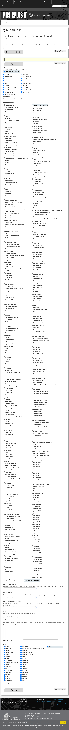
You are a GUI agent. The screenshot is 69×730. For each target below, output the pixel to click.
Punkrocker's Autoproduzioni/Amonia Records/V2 (47, 210)
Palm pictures (37, 181)
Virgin (34, 444)
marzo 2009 (36, 550)
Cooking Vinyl (9, 273)
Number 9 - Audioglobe (39, 155)
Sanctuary (36, 259)
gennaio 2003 (37, 513)
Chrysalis (7, 260)
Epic (6, 355)
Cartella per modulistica (12, 88)
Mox (6, 569)
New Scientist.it (37, 141)
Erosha (7, 361)
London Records (9, 518)
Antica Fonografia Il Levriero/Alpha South (17, 158)
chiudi (63, 722)
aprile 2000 (36, 495)
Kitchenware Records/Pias (12, 468)
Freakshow (8, 395)
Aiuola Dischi (9, 125)
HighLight (8, 426)
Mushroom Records (10, 574)
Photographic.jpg (38, 194)
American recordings (11, 149)
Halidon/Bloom (9, 414)
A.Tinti (7, 654)
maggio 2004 (36, 542)
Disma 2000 (8, 335)
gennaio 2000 (37, 511)
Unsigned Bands (37, 407)
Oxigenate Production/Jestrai (41, 172)
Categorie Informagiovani (10, 580)
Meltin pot (8, 543)
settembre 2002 (37, 577)
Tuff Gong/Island (38, 380)
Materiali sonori (9, 534)
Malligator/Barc (9, 527)
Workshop (36, 473)
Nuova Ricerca (60, 51)
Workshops (36, 475)
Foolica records (9, 390)
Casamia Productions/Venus (13, 246)
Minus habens (9, 560)
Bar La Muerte (9, 204)
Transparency (37, 365)
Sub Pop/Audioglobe (39, 331)
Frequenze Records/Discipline (13, 397)
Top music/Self (37, 360)
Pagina (7, 74)
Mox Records (9, 571)
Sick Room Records (38, 272)
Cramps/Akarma (10, 291)
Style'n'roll (36, 327)
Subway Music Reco (38, 336)
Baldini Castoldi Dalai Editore (13, 202)
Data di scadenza (8, 592)
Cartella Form (9, 92)
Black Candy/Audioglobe (12, 213)
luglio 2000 (36, 533)
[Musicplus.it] (34, 13)
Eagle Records (9, 344)
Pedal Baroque (37, 188)
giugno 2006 (36, 519)
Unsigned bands (37, 413)
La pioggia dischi (10, 485)
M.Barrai (7, 678)
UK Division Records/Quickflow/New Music (45, 385)
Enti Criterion (9, 76)
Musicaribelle (37, 110)
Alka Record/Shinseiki (11, 134)
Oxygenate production (39, 177)
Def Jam (7, 311)
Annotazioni (7, 684)
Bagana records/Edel (11, 200)
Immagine (26, 74)
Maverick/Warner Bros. (12, 540)
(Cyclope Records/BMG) (11, 107)
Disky (6, 333)
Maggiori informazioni (40, 727)
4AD (6, 112)
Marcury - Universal (11, 529)
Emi (6, 350)
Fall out (7, 366)
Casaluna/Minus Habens (12, 244)
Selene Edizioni (37, 265)
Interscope (8, 450)
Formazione (8, 392)
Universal (36, 398)
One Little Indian (38, 166)
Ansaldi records (9, 156)
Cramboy (7, 280)
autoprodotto (37, 502)
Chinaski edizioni (10, 257)
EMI (6, 341)
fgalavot (24, 676)
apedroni (24, 668)
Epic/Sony (8, 357)
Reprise (35, 230)
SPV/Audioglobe (37, 254)
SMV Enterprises (37, 252)
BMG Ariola (8, 191)
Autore (5, 644)
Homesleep (8, 428)
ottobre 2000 (36, 570)
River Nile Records (38, 236)
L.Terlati (7, 674)
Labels (7, 490)
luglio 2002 (36, 537)
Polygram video (37, 201)
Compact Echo (9, 266)
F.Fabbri (7, 668)
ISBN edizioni (9, 434)
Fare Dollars (8, 368)
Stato (4, 611)
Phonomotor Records (39, 192)
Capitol (7, 238)
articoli (35, 500)
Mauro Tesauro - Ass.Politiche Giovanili (33, 648)
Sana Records (37, 256)
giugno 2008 (36, 524)
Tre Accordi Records (39, 369)
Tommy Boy (36, 358)
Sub (34, 329)
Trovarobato (36, 376)
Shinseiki (35, 270)
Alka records (8, 140)
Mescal (7, 547)
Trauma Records (38, 367)
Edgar (6, 348)
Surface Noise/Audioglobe (40, 338)
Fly (6, 384)
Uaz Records (36, 389)
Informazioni (9, 445)
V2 (33, 429)
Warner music (37, 469)
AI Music (7, 118)
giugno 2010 (36, 528)
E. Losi (7, 664)
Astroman (8, 165)
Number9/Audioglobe (39, 157)
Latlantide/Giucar (10, 496)
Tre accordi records (38, 371)
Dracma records (9, 339)
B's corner (8, 187)
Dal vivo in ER (9, 300)
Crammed (8, 282)
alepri (23, 666)
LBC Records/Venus (10, 476)
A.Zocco (7, 656)
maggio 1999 (36, 539)
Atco (6, 169)
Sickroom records (38, 274)
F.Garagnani (8, 670)
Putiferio (35, 216)
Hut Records (8, 430)
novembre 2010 (37, 568)
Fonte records (9, 388)
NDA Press (36, 121)
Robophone (36, 241)
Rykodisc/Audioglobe (39, 247)
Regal (34, 228)
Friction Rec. (8, 401)
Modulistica (26, 79)
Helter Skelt (8, 421)
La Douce (8, 481)
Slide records (37, 294)
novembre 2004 (37, 557)
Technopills (36, 349)
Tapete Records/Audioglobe (41, 340)
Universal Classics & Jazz (40, 400)
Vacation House (37, 431)
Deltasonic (8, 315)
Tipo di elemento (8, 67)
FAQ (6, 364)
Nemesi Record (37, 126)
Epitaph (7, 359)
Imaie (6, 441)
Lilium (7, 507)
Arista (7, 162)
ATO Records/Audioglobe (12, 120)
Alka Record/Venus (10, 136)
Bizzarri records (9, 211)
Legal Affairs (8, 499)
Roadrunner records (39, 239)
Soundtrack (36, 314)
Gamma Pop (8, 408)
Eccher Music (9, 346)
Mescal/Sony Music (10, 549)
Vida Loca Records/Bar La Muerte (42, 442)
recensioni (36, 573)
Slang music (36, 290)
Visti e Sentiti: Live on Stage (41, 451)
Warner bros (36, 464)
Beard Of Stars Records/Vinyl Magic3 (15, 209)
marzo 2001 (36, 544)
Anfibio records (9, 151)
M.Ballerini (8, 676)
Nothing (35, 152)
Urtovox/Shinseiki (38, 424)
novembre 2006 (37, 561)
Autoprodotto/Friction (11, 182)
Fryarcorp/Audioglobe (11, 406)
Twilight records (37, 382)
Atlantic (7, 171)
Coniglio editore (9, 271)
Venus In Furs (37, 435)
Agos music (8, 123)
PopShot (35, 203)
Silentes (35, 276)
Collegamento (27, 76)
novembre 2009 (37, 566)
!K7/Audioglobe (9, 105)
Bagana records (9, 198)
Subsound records (38, 334)
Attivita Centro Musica (11, 176)
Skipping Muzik (37, 285)
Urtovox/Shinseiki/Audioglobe (42, 427)
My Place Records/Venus (40, 119)
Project (35, 205)
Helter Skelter (9, 423)
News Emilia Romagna (39, 144)
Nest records (37, 135)
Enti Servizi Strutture (11, 79)
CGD (6, 233)
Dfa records (8, 319)
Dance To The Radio (11, 306)
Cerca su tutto (7, 41)
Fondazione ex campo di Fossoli (14, 386)
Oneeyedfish (36, 170)
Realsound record (38, 221)
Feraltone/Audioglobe (11, 381)
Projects (35, 208)
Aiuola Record (9, 127)
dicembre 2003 (37, 504)
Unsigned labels (37, 415)
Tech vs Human (37, 343)
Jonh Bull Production (11, 463)
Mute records (37, 117)
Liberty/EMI (8, 505)
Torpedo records (38, 362)
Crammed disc (9, 286)
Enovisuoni (8, 353)
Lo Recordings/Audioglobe (12, 514)
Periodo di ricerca (8, 620)
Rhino (35, 232)
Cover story (8, 277)
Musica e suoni (37, 108)
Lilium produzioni (10, 512)
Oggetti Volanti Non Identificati (42, 161)
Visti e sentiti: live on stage (41, 455)
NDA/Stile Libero (38, 124)
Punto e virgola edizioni (40, 214)
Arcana (7, 160)
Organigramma (27, 83)
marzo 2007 (36, 546)
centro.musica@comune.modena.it (46, 701)
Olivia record (37, 163)
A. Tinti (7, 646)
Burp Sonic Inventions (11, 231)
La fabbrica (8, 483)
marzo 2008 (36, 548)
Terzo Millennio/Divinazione (41, 354)
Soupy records (37, 316)
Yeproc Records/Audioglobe (41, 484)
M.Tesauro (25, 646)
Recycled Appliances (39, 225)
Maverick (8, 538)
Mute (34, 113)
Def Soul (7, 313)
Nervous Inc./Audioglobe (40, 130)
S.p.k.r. (35, 250)
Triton (35, 374)
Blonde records (9, 222)
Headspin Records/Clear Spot (13, 417)
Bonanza (7, 229)
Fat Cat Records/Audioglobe (13, 379)
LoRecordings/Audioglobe (12, 516)
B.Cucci (7, 658)
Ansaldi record (9, 154)
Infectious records (10, 443)
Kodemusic (8, 472)
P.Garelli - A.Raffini (27, 654)
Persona (25, 85)
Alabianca (8, 129)
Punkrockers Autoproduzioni (41, 212)
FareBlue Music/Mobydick (12, 372)
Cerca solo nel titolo (9, 55)
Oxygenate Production (39, 175)
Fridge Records (9, 403)
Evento (7, 81)
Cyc (6, 295)
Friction (7, 399)
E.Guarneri (8, 666)
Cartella (7, 85)
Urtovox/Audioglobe (39, 420)
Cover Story (8, 275)
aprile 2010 (36, 497)
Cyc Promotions (9, 297)
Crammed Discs (9, 284)
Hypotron (8, 432)
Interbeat (8, 448)
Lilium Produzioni (10, 510)
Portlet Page (26, 88)
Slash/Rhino (36, 292)
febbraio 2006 (37, 508)
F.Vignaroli (8, 672)
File (6, 83)
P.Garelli (24, 650)
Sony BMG (36, 307)
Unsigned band (37, 411)
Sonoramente (37, 303)
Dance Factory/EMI (10, 304)
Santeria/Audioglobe (39, 261)
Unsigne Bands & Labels (40, 402)
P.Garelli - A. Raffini (27, 652)
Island (7, 461)
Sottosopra (36, 312)
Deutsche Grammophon (12, 317)
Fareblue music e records (12, 375)
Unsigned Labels (37, 409)
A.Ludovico (8, 648)
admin (24, 664)
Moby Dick (8, 563)
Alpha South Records (11, 142)
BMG (6, 189)
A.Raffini (7, 650)
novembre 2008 (37, 564)
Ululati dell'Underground (40, 393)
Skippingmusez (37, 287)
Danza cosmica (9, 308)
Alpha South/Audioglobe (12, 145)
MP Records (8, 523)
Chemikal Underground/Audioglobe (15, 255)
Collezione (26, 92)
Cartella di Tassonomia (11, 90)
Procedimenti (27, 90)
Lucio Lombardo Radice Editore (14, 521)
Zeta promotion (37, 491)
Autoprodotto (9, 180)
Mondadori (8, 567)
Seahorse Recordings (39, 263)
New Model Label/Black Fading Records (44, 139)
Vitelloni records (38, 458)
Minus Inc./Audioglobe (11, 558)
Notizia (25, 81)
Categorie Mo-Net (8, 102)
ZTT (34, 488)
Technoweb (36, 351)
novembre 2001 (37, 555)
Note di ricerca (7, 640)
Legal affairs (8, 503)
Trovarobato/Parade (39, 378)
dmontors (25, 672)
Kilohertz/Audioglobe (11, 465)
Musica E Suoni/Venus (11, 576)
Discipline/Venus (10, 330)
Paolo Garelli (25, 660)
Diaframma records (11, 322)
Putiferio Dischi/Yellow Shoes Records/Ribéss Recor (48, 219)
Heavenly (8, 419)
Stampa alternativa (38, 323)
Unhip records (37, 396)
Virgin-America (37, 449)
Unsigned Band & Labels (40, 404)
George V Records (10, 412)
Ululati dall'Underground (40, 391)
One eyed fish (37, 168)
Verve (34, 438)
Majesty (7, 525)
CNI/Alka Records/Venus (12, 235)
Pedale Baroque (37, 190)
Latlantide (8, 492)
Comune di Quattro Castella (13, 269)
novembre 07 (37, 553)
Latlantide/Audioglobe (11, 494)
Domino (7, 337)
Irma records (9, 456)
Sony (34, 305)
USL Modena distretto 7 (40, 387)
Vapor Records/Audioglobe (40, 433)
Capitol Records (9, 240)
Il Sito (6, 439)
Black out (8, 218)
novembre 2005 (37, 559)
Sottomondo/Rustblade (40, 309)
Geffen (7, 410)
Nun (34, 159)
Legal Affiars (8, 501)
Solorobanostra (37, 296)
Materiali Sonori (10, 532)
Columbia (8, 264)
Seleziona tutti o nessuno (12, 71)
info (34, 530)
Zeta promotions (38, 493)
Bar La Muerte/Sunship (12, 207)
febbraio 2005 (37, 506)
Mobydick (8, 565)
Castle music (8, 249)
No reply (35, 148)
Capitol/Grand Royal (11, 242)
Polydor (35, 199)
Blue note (8, 227)
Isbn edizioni (8, 459)
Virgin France (37, 446)
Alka (6, 131)
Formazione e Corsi (10, 94)
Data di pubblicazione (9, 584)
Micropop (8, 556)
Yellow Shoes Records (39, 482)
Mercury (7, 545)
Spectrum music (38, 318)
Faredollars (8, 377)
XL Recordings (37, 477)
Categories (6, 96)
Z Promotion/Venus (38, 486)
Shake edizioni (37, 267)
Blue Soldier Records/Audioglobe (14, 224)
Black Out (8, 216)
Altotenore (8, 147)
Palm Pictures (37, 179)
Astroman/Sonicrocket (11, 167)
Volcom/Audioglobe (38, 460)
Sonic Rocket (37, 298)
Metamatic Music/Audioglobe (13, 552)
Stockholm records (38, 325)
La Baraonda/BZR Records (12, 479)
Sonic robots (36, 301)
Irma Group (8, 454)
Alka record (8, 138)
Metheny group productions (13, 554)
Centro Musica (9, 251)
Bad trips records (10, 196)
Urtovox (35, 418)
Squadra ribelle (37, 320)
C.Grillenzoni (9, 660)
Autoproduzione (10, 185)
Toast (34, 356)
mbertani (24, 678)
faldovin (24, 674)
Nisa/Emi (35, 146)
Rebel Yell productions (39, 223)
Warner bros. (37, 466)
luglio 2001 (36, 535)
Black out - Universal (11, 220)
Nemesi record (37, 128)
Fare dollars (8, 370)
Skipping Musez (37, 283)
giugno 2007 (36, 522)
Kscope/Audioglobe (10, 474)
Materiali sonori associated (13, 536)
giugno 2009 (36, 526)
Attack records (9, 173)
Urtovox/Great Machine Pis (41, 422)
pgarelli (24, 680)
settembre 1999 (37, 575)
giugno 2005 (36, 517)
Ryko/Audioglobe (38, 245)
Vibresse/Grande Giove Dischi (41, 440)
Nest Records (37, 132)
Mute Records (37, 115)
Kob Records (8, 470)
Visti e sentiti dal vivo (39, 453)
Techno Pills (36, 345)
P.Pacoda (24, 658)
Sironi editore (37, 281)
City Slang (8, 262)
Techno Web (36, 347)
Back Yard (8, 193)
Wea (34, 471)
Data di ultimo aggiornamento (12, 601)
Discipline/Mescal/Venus (12, 328)
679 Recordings (9, 114)
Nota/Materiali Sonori (39, 150)
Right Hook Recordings (39, 234)
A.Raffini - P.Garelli (10, 652)
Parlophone (36, 186)
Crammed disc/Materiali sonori (14, 288)
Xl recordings (37, 480)
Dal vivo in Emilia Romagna (13, 302)
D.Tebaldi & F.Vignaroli (11, 662)
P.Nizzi (24, 656)
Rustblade (36, 243)
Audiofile (7, 178)
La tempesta (8, 487)
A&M (6, 116)
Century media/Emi (10, 253)
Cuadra (7, 293)
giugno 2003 (36, 515)
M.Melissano (8, 680)
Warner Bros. (37, 462)
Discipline (8, 326)
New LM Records (38, 137)
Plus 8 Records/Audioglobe (40, 197)
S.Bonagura (25, 662)
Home (10, 22)
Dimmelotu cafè (10, 324)
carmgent (25, 670)
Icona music (8, 437)
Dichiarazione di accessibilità (58, 700)
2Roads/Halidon (9, 109)
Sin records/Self (37, 278)
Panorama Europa (38, 183)
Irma (6, 452)
